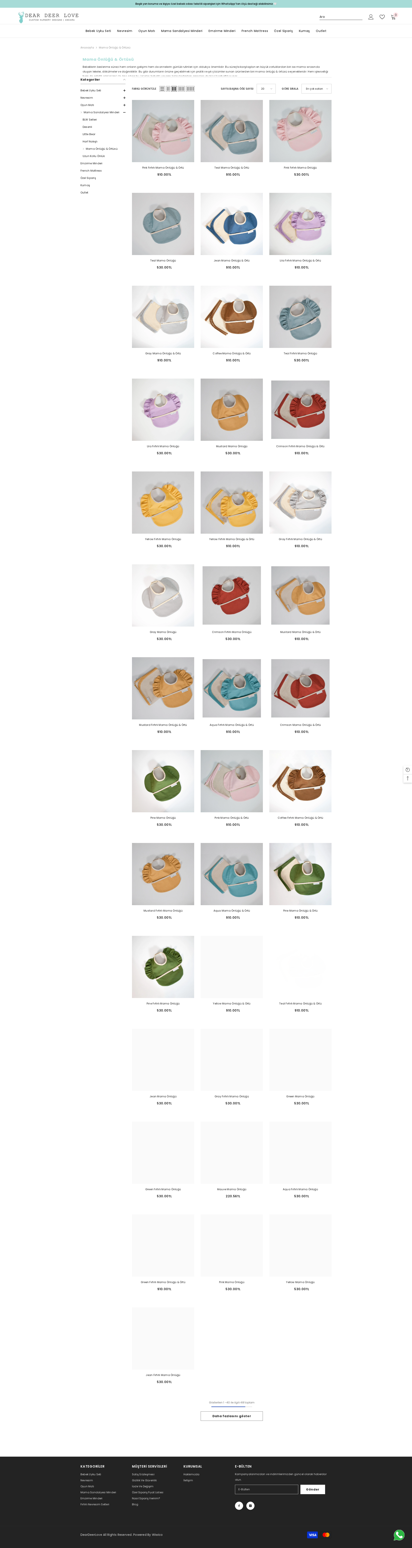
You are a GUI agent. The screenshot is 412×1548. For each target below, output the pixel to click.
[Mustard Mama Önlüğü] (232, 410)
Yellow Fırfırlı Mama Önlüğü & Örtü (231, 539)
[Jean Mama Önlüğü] (163, 1060)
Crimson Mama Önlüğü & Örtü (300, 725)
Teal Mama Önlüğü (163, 260)
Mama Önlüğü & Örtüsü (115, 47)
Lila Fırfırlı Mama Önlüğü (163, 446)
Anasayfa (87, 47)
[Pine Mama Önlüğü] (163, 781)
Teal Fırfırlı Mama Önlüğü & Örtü (300, 1003)
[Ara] (341, 17)
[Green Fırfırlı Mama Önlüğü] (163, 1153)
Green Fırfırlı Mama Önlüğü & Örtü (163, 1282)
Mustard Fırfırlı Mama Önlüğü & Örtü (163, 725)
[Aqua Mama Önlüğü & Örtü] (232, 874)
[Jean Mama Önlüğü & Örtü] (232, 224)
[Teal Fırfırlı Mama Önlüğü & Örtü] (300, 967)
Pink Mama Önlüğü (231, 1282)
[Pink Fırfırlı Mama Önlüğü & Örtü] (163, 131)
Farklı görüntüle (144, 89)
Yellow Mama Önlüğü (300, 1282)
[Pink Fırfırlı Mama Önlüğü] (300, 131)
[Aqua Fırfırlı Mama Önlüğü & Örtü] (232, 688)
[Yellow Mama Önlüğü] (300, 1245)
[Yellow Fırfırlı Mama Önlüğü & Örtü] (232, 502)
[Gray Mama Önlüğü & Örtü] (163, 317)
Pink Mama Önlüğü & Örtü (232, 818)
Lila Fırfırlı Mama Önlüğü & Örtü (300, 260)
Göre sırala (290, 89)
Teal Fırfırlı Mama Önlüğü (300, 353)
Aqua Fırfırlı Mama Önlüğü (300, 1189)
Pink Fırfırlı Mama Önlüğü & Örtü (163, 167)
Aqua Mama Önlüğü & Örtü (232, 910)
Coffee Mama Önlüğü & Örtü (232, 353)
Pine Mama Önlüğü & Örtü (300, 910)
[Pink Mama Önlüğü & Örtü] (232, 781)
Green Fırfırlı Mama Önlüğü (163, 1189)
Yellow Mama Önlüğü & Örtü (231, 1003)
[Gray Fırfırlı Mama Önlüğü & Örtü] (300, 502)
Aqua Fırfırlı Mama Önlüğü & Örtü (232, 725)
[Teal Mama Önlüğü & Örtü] (232, 131)
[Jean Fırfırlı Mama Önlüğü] (163, 1338)
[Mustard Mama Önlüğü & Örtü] (300, 595)
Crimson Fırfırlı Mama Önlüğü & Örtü (300, 446)
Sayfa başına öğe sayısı (237, 89)
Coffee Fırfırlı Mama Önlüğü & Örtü (300, 818)
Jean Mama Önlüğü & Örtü (232, 260)
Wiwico (157, 1535)
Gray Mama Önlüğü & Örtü (163, 353)
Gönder (313, 1489)
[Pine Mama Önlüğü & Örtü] (300, 874)
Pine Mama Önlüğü (163, 818)
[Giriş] (371, 17)
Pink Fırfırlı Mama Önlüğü (300, 167)
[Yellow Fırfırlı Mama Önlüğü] (163, 502)
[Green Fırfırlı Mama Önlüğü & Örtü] (163, 1245)
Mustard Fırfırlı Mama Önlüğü (163, 910)
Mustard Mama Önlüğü (232, 446)
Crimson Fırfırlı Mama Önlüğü (231, 632)
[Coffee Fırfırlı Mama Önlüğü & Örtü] (300, 781)
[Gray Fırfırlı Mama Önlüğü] (232, 1060)
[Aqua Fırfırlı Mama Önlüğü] (300, 1153)
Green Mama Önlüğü (300, 1096)
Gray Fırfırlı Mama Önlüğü (232, 1096)
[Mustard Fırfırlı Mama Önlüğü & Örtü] (163, 688)
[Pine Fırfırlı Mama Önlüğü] (163, 967)
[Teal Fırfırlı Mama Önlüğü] (300, 317)
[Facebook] (239, 1506)
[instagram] (250, 1506)
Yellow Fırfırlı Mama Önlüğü (163, 539)
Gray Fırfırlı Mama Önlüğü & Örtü (300, 539)
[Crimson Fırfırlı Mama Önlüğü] (232, 595)
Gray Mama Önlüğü (163, 632)
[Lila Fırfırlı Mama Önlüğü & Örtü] (300, 224)
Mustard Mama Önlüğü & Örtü (300, 632)
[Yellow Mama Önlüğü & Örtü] (232, 967)
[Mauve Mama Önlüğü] (232, 1153)
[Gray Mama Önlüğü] (163, 595)
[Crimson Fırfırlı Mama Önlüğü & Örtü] (300, 410)
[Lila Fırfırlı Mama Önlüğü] (163, 410)
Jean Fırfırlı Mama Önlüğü (163, 1375)
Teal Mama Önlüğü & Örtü (231, 167)
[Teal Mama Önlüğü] (163, 224)
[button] (103, 90)
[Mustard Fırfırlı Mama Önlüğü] (163, 874)
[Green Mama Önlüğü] (300, 1060)
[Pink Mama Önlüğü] (232, 1245)
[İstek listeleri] (382, 17)
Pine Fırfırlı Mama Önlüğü (163, 1003)
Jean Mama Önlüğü (163, 1096)
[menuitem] (103, 90)
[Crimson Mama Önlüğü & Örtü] (300, 688)
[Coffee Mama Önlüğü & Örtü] (232, 317)
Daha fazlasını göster (231, 1416)
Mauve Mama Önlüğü (231, 1189)
